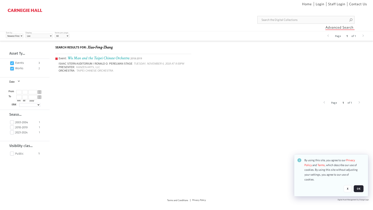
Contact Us (358, 4)
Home (307, 4)
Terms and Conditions (177, 200)
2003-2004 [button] (21, 122)
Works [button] (19, 68)
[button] (351, 20)
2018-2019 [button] (21, 127)
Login (320, 4)
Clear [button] (14, 104)
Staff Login (336, 4)
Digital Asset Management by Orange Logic (353, 200)
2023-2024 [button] (21, 132)
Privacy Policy (199, 200)
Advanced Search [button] (339, 27)
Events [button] (19, 63)
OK (358, 188)
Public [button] (19, 153)
